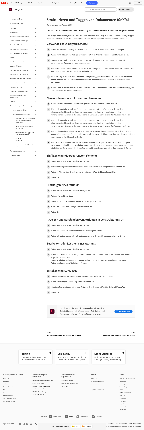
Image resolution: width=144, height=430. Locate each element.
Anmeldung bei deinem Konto (127, 378)
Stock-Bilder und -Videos (9, 398)
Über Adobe (123, 381)
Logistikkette (123, 398)
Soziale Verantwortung (125, 392)
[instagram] (24, 424)
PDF (4, 389)
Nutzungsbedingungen (121, 423)
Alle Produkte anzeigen (9, 401)
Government (64, 386)
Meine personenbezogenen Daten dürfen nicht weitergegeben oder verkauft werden (110, 426)
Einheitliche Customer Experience (41, 386)
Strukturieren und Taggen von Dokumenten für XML (24, 133)
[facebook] (20, 424)
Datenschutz (111, 423)
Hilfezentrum (94, 378)
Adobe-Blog (123, 409)
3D (4, 392)
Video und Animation (8, 387)
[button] (130, 3)
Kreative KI (6, 378)
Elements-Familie (8, 395)
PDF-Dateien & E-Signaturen (36, 3)
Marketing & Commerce (57, 3)
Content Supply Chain (38, 383)
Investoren (122, 395)
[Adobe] (4, 3)
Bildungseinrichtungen (67, 380)
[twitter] (27, 424)
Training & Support (76, 3)
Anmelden (138, 3)
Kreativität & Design (16, 3)
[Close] (102, 425)
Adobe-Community (95, 384)
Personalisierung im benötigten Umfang (42, 380)
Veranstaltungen (124, 387)
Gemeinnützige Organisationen (69, 383)
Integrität (122, 404)
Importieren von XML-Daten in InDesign (24, 146)
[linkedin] (31, 424)
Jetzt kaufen (92, 3)
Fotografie (6, 381)
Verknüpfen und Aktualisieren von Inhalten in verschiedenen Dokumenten (25, 120)
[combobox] (100, 9)
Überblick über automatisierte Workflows (24, 140)
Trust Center (123, 401)
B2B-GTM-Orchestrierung (39, 392)
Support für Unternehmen (97, 389)
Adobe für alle (123, 407)
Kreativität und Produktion (39, 389)
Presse (121, 389)
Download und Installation (97, 381)
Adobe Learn (94, 387)
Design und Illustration (9, 384)
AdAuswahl (138, 426)
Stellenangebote (124, 384)
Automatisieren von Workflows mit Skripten (24, 127)
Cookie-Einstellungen (134, 423)
